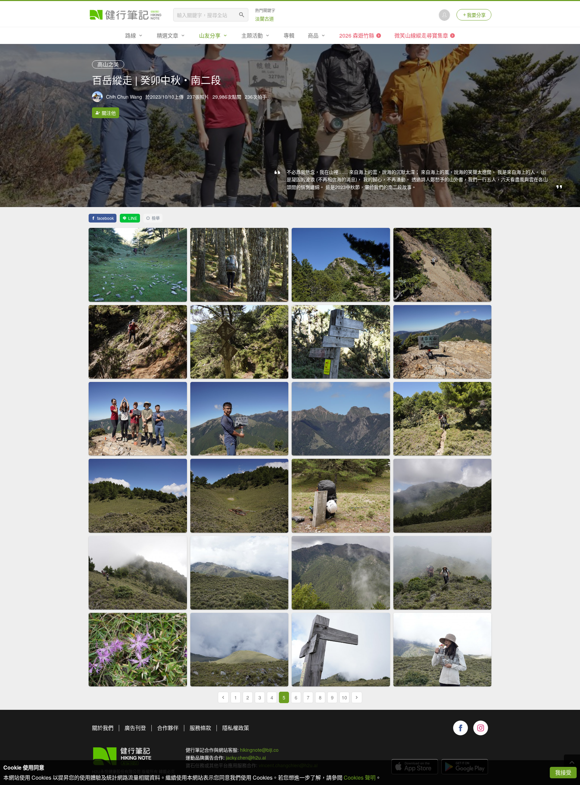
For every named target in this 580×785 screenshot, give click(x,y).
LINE (132, 218)
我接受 (563, 772)
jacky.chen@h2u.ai (246, 757)
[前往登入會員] (444, 14)
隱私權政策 (235, 728)
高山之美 (108, 64)
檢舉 (156, 218)
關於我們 (102, 728)
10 (344, 697)
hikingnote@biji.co (259, 749)
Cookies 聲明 (360, 777)
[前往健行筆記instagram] (480, 728)
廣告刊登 (135, 728)
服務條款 (200, 728)
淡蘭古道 (264, 18)
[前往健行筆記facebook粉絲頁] (460, 728)
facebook (105, 218)
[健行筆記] (125, 15)
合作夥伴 (168, 728)
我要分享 (476, 14)
